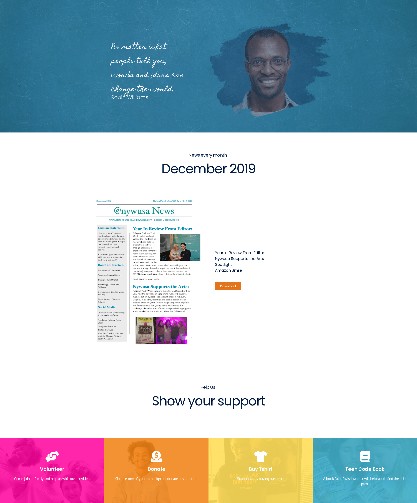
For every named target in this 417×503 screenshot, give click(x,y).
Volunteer (52, 469)
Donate (156, 469)
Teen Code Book (364, 469)
